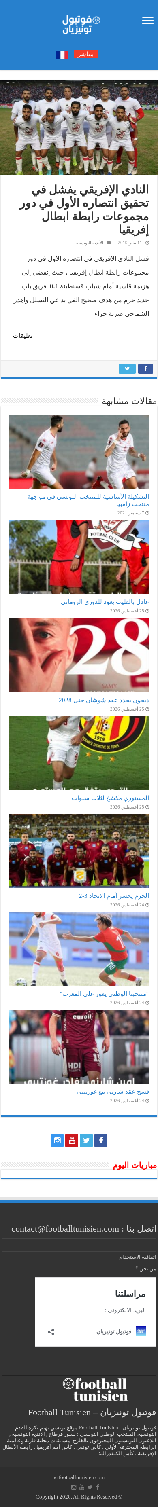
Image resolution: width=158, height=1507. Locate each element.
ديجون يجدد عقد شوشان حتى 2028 (104, 699)
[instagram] (57, 1140)
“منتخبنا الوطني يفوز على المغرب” (104, 993)
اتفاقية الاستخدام (137, 1257)
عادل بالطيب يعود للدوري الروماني (105, 601)
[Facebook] (100, 1140)
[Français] (62, 54)
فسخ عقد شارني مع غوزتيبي (113, 1091)
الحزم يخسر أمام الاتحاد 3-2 (114, 895)
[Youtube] (71, 1140)
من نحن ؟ (145, 1269)
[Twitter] (86, 1140)
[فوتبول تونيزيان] (79, 22)
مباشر (86, 54)
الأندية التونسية (89, 242)
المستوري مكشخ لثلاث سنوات (110, 797)
